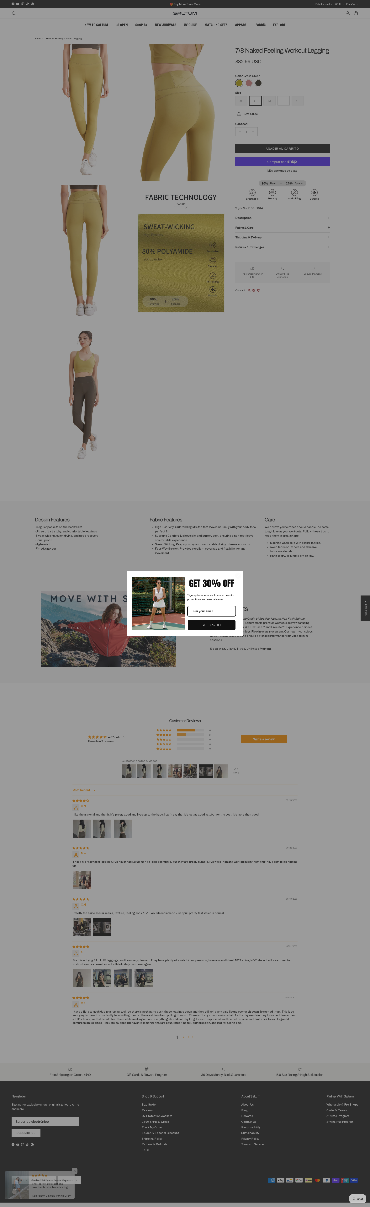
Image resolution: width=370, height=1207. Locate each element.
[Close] (238, 575)
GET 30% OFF (212, 625)
